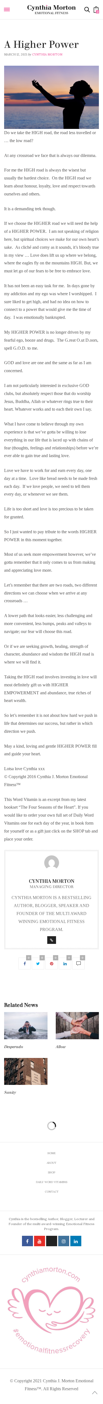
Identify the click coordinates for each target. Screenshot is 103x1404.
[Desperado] (26, 1025)
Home (52, 1153)
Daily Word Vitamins (22, 37)
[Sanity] (26, 1071)
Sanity (10, 1092)
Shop (51, 1172)
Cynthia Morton (47, 54)
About (51, 1163)
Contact (52, 1191)
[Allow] (77, 1025)
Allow (61, 1046)
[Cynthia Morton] (51, 9)
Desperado (13, 1046)
